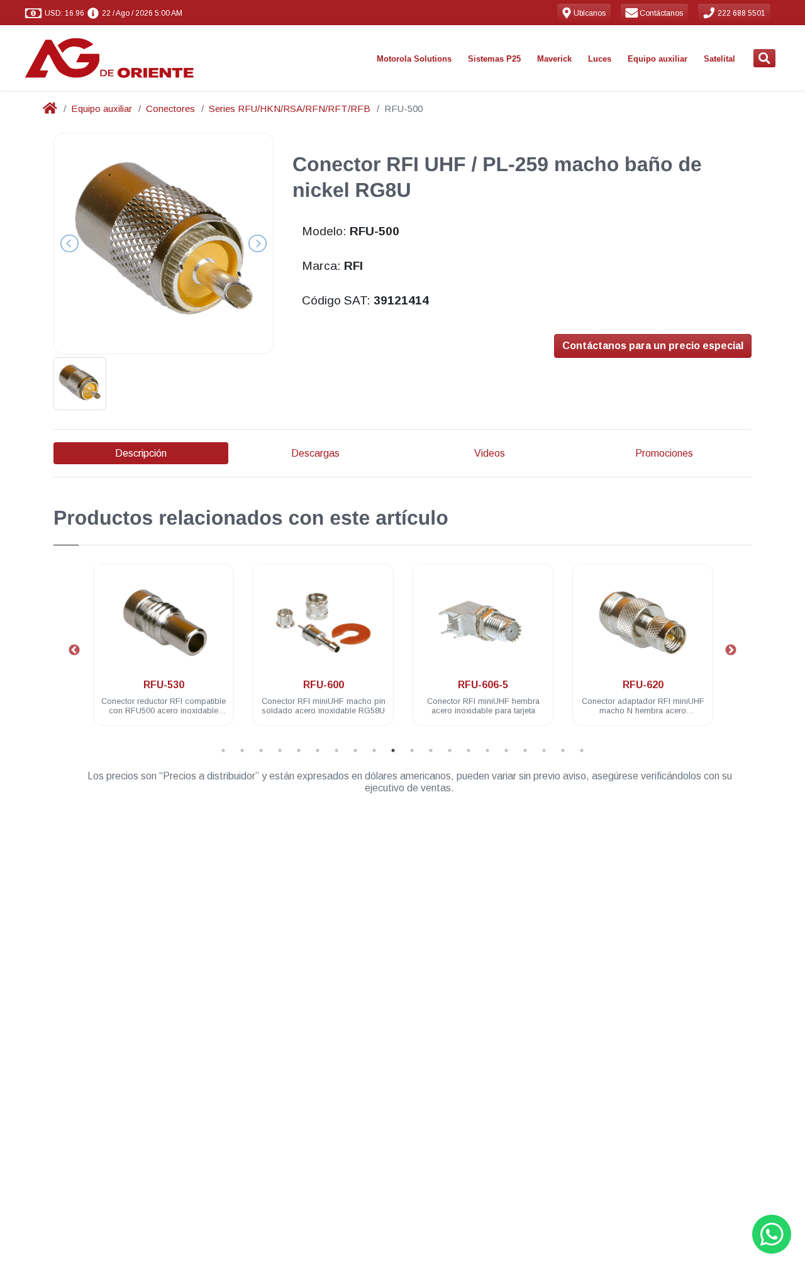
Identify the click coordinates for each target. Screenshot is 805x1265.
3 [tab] (261, 750)
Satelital (719, 59)
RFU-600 (323, 684)
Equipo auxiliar (657, 59)
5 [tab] (298, 750)
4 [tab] (280, 750)
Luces (599, 59)
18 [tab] (544, 750)
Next (730, 650)
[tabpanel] (163, 652)
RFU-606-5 (483, 684)
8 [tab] (355, 750)
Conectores (170, 108)
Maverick (554, 59)
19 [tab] (563, 750)
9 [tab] (374, 750)
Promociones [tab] (664, 453)
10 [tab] (393, 750)
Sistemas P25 (494, 59)
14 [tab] (468, 750)
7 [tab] (336, 750)
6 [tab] (317, 750)
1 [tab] (223, 750)
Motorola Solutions (414, 59)
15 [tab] (487, 750)
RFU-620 (643, 684)
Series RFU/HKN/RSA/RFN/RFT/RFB (289, 108)
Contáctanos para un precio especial (652, 345)
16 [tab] (506, 750)
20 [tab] (581, 750)
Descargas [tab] (315, 453)
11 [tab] (412, 750)
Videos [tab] (489, 453)
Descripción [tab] (141, 453)
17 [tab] (525, 750)
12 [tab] (431, 750)
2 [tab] (242, 750)
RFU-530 (163, 684)
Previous (74, 650)
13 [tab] (449, 750)
